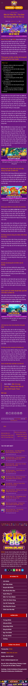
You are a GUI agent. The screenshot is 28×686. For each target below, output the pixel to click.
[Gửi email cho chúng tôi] (11, 570)
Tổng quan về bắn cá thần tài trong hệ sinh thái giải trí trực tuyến (13, 66)
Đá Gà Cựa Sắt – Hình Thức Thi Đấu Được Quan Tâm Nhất (16, 464)
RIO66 (14, 39)
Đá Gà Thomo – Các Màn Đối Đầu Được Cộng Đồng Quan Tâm (15, 451)
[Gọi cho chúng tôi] (14, 570)
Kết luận (5, 91)
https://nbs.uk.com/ (11, 652)
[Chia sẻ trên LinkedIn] (21, 413)
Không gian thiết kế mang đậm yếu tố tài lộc (15, 72)
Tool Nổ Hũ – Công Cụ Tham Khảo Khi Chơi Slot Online (15, 484)
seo (22, 21)
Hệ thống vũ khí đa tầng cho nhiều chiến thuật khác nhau (14, 75)
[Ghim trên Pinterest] (18, 413)
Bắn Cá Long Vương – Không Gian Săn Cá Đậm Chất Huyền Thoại (13, 386)
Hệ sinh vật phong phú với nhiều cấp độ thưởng (14, 78)
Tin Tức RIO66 (14, 12)
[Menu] (2, 3)
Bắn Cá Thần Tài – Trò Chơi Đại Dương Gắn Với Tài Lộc (14, 510)
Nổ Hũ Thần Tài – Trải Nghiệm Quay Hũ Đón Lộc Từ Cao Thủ (16, 497)
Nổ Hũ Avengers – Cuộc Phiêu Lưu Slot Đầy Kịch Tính (15, 471)
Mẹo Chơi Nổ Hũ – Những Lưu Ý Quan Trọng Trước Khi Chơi (16, 490)
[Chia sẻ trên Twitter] (12, 413)
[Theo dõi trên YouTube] (19, 570)
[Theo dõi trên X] (8, 570)
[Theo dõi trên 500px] (22, 570)
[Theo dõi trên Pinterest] (17, 570)
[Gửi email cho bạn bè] (15, 413)
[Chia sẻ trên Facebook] (9, 413)
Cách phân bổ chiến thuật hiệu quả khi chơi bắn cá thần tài (13, 82)
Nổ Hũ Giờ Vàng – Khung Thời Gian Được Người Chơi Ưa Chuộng (15, 477)
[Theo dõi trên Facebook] (5, 570)
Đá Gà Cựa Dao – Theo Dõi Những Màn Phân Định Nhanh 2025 (15, 458)
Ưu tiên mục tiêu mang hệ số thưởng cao (14, 88)
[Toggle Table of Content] (23, 63)
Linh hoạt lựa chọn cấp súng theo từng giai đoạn (15, 85)
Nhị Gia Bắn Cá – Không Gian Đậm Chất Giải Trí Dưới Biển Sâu (7, 435)
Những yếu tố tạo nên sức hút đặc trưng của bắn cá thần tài (13, 70)
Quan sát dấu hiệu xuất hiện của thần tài (14, 89)
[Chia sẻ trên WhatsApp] (7, 413)
